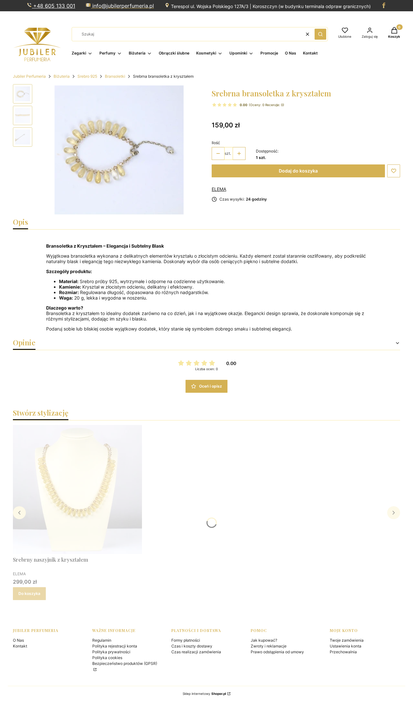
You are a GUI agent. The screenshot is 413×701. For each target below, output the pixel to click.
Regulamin (101, 640)
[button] (320, 34)
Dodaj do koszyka (298, 170)
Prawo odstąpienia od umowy (277, 651)
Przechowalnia (343, 651)
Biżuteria (62, 76)
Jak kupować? (264, 640)
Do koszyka (29, 593)
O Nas (18, 640)
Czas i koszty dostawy (191, 646)
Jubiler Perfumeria (29, 76)
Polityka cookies (107, 657)
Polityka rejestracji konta (114, 646)
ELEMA (219, 189)
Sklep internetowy (204, 694)
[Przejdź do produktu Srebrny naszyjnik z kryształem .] (77, 489)
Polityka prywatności (111, 651)
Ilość (216, 142)
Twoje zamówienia (347, 640)
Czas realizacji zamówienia (196, 651)
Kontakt (20, 646)
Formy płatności (185, 640)
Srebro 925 (87, 76)
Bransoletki (115, 76)
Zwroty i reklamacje (269, 646)
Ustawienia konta (345, 646)
